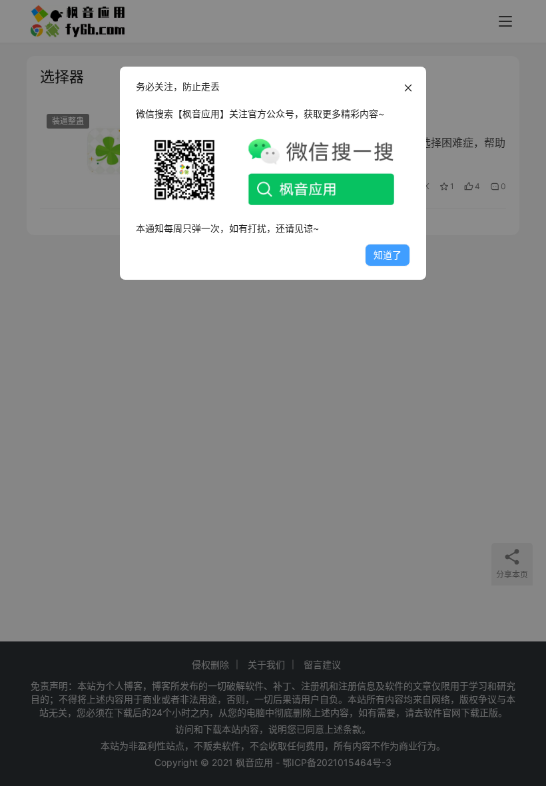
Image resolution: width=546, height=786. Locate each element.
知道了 (388, 254)
